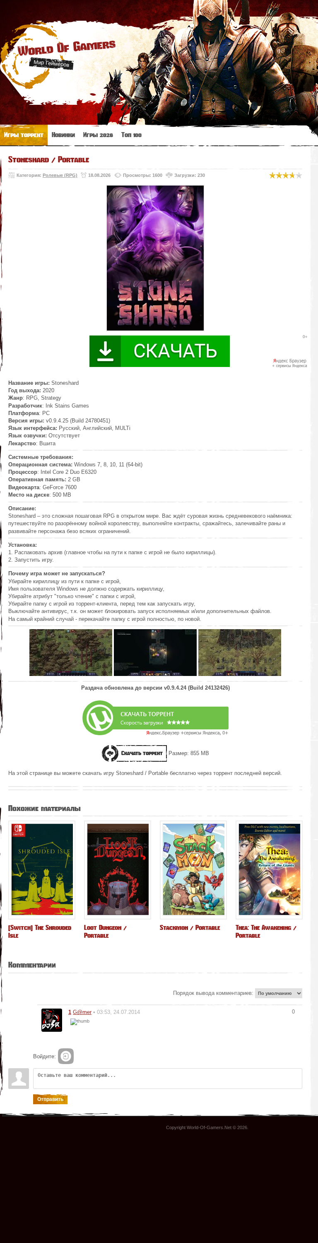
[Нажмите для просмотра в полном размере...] (70, 674)
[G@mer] (51, 1020)
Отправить (50, 1099)
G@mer (82, 1012)
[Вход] (66, 1056)
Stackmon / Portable (190, 928)
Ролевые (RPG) (60, 175)
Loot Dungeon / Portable (105, 931)
